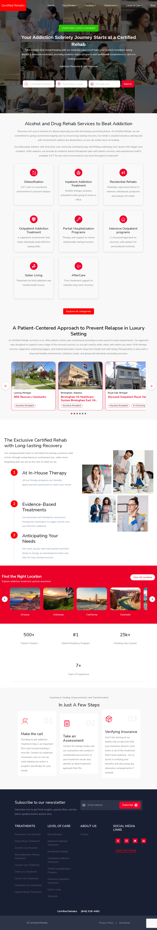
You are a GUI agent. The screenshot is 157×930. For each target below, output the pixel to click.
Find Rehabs (68, 5)
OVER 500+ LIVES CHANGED (78, 28)
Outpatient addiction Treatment (58, 860)
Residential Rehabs (58, 851)
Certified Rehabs (13, 5)
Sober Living (54, 889)
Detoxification (55, 834)
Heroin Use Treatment (26, 878)
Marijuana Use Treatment (28, 885)
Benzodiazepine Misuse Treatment (27, 856)
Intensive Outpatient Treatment (58, 880)
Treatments (110, 5)
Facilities (89, 5)
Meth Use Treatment (26, 871)
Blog (152, 5)
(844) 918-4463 (90, 911)
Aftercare (53, 896)
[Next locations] (152, 599)
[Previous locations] (5, 599)
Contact (84, 834)
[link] (33, 386)
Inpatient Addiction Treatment (58, 842)
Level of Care (133, 5)
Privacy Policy (106, 922)
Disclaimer (124, 922)
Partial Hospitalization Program (59, 870)
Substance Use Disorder (28, 834)
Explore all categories (78, 311)
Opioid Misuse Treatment (28, 892)
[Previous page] (6, 386)
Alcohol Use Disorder (26, 848)
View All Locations (142, 577)
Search (128, 84)
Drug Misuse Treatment (27, 841)
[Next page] (151, 386)
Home (51, 5)
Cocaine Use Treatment (27, 865)
